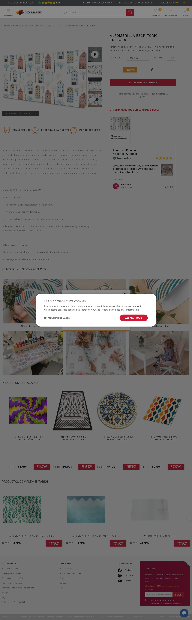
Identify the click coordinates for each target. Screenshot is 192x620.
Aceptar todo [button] (133, 317)
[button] (57, 317)
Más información (130, 309)
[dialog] (96, 310)
